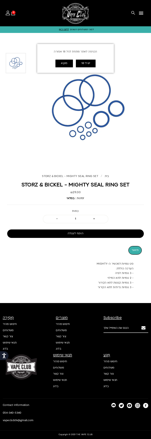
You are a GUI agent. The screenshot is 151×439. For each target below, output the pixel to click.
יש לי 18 (85, 63)
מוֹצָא (64, 63)
